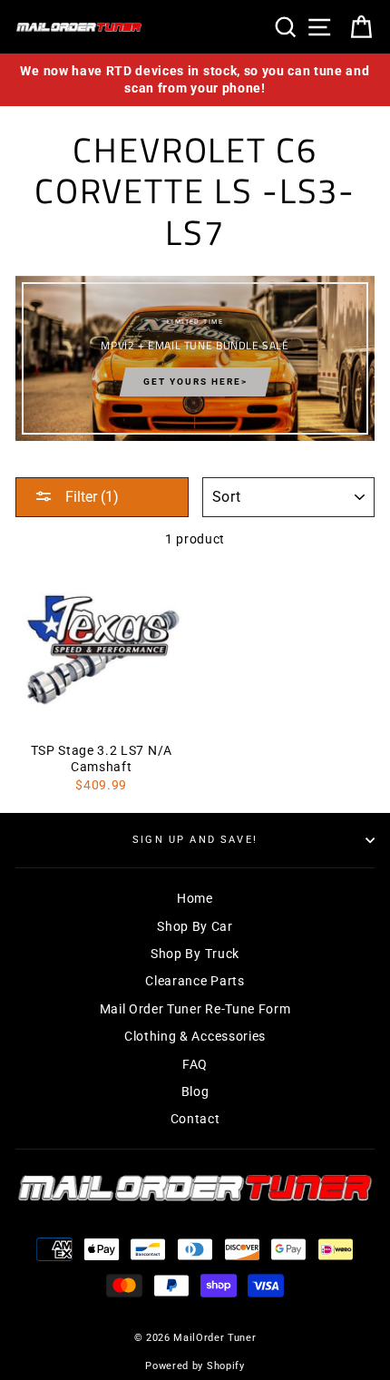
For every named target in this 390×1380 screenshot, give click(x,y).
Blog (195, 1091)
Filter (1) (90, 496)
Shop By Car (194, 926)
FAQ (195, 1064)
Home (195, 898)
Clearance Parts (194, 981)
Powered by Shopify (194, 1366)
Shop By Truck (195, 953)
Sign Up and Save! (195, 840)
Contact (195, 1118)
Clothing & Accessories (195, 1036)
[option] (195, 80)
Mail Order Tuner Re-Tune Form (195, 1009)
